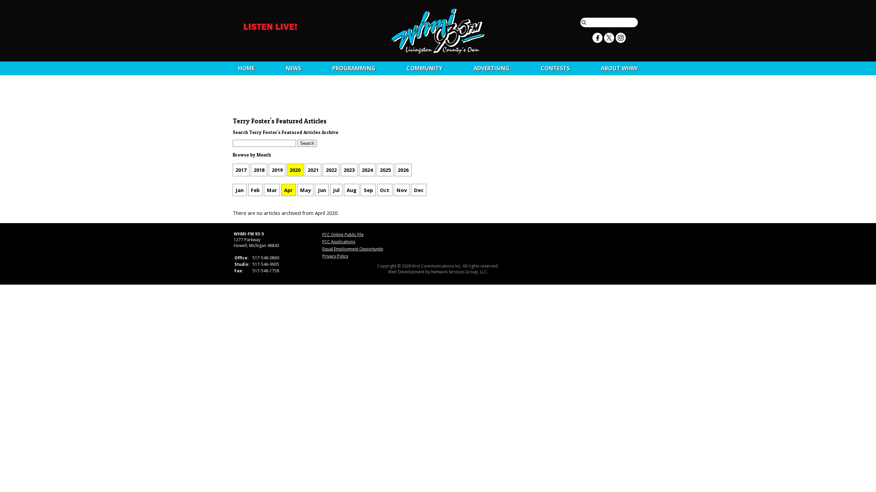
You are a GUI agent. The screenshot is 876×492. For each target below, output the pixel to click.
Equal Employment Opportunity (352, 249)
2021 (313, 169)
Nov (402, 190)
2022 (331, 169)
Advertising (492, 68)
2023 (349, 169)
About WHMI (619, 68)
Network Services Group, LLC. (459, 272)
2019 (277, 169)
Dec (419, 190)
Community (424, 68)
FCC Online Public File (343, 234)
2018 (259, 169)
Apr (288, 190)
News (293, 68)
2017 (240, 169)
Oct (384, 190)
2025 (385, 169)
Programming (353, 68)
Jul (336, 190)
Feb (255, 190)
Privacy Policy (335, 256)
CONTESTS (555, 68)
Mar (272, 190)
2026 (403, 169)
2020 (294, 169)
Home (246, 68)
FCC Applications (338, 242)
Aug (352, 190)
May (305, 190)
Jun (322, 190)
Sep (368, 190)
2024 (367, 169)
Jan (239, 190)
